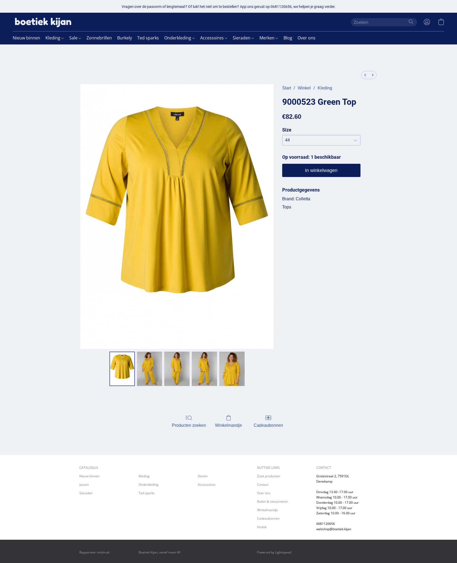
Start (286, 88)
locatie (262, 527)
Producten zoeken (189, 425)
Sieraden (242, 38)
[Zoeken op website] (411, 21)
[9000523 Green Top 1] (149, 369)
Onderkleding (178, 38)
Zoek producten (268, 476)
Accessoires (212, 38)
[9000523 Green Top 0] (122, 369)
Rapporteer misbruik (94, 552)
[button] (43, 22)
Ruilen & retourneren (272, 501)
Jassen (84, 484)
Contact (262, 484)
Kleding (53, 38)
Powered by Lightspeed (274, 552)
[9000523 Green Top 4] (232, 369)
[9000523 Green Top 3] (204, 369)
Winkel (304, 88)
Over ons (307, 38)
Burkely (124, 38)
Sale (74, 38)
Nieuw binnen (26, 38)
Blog (288, 38)
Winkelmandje (228, 425)
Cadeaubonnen (268, 425)
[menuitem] (365, 75)
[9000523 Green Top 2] (177, 369)
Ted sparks (148, 38)
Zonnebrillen (99, 38)
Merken (267, 38)
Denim (203, 476)
